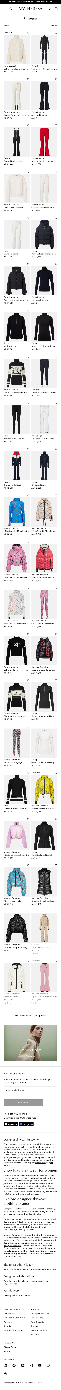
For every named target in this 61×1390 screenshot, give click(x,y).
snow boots (40, 1163)
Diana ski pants (11, 254)
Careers (34, 1326)
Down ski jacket (11, 997)
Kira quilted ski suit (13, 485)
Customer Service (12, 1309)
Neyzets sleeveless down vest (45, 901)
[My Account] (50, 8)
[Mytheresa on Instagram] (31, 1365)
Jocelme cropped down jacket (18, 948)
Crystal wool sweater (13, 208)
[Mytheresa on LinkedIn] (5, 1365)
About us (34, 1309)
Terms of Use (10, 1343)
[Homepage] (30, 8)
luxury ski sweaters (12, 1246)
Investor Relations (38, 1330)
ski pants (19, 1184)
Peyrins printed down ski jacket (45, 809)
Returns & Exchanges (13, 1330)
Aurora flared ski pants (42, 161)
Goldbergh (21, 1186)
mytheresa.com (35, 1383)
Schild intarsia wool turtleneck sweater (22, 393)
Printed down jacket (13, 901)
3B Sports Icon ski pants (42, 439)
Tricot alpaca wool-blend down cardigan (23, 855)
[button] (28, 33)
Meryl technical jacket (41, 855)
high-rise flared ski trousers (44, 997)
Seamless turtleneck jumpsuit (45, 69)
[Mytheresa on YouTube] (40, 1365)
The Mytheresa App (39, 1314)
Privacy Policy (10, 1347)
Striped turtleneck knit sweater (18, 809)
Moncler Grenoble (12, 1235)
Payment (8, 1322)
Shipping (8, 1326)
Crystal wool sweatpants (42, 208)
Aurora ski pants (39, 115)
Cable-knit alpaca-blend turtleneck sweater (24, 69)
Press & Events (37, 1322)
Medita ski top (10, 346)
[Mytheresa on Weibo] (48, 1365)
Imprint (7, 1351)
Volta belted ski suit (40, 948)
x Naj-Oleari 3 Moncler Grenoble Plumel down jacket (28, 578)
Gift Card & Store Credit (15, 1318)
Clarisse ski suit (38, 485)
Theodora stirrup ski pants (43, 393)
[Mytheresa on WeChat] (5, 1373)
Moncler (7, 1186)
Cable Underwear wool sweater (18, 670)
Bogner (29, 1192)
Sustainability (36, 1318)
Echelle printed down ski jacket (46, 578)
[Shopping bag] (56, 8)
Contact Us (9, 1314)
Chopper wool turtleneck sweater (19, 716)
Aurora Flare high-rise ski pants (18, 115)
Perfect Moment (23, 1222)
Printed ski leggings (13, 763)
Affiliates (34, 1335)
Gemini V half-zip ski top (43, 716)
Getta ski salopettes (13, 161)
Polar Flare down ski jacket (16, 300)
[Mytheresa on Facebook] (14, 1365)
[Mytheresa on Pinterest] (23, 1365)
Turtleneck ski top (39, 300)
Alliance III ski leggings (14, 439)
